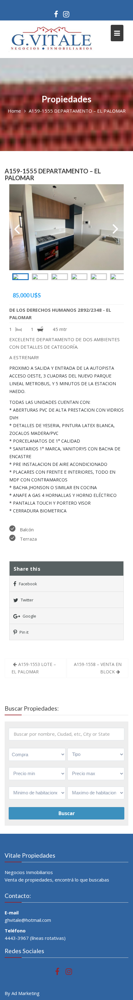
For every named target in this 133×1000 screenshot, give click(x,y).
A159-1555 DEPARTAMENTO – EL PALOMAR (53, 174)
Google (29, 616)
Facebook (27, 584)
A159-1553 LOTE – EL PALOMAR (33, 668)
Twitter (26, 600)
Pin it (23, 632)
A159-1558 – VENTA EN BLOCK (98, 668)
